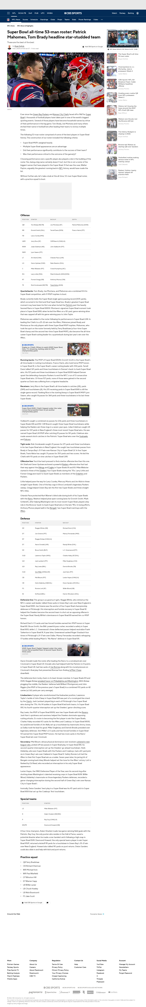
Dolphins (79, 474)
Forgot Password (125, 973)
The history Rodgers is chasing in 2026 (127, 133)
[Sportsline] (50, 992)
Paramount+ (34, 973)
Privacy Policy (57, 967)
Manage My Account (127, 964)
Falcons (27, 439)
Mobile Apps (12, 979)
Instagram (100, 970)
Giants (29, 701)
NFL (61, 168)
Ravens (85, 712)
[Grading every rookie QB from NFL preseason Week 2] (112, 97)
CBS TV (32, 976)
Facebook (100, 973)
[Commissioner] (79, 991)
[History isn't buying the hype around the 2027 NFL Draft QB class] (112, 110)
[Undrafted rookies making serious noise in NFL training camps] (112, 162)
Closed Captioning (59, 974)
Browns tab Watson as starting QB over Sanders (128, 146)
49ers (22, 511)
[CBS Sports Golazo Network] (90, 987)
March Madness (13, 976)
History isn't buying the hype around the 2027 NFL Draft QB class (127, 108)
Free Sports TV (13, 970)
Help (76, 964)
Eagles (51, 467)
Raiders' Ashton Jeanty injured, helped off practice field (127, 172)
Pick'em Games (13, 964)
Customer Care (80, 967)
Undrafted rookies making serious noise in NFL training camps (128, 159)
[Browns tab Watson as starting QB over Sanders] (112, 149)
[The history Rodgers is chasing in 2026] (112, 136)
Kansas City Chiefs (61, 114)
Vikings (41, 467)
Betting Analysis (13, 973)
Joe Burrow (55, 667)
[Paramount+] (64, 992)
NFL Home (11, 26)
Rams (30, 499)
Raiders (65, 464)
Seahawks (83, 436)
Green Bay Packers (41, 114)
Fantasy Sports (13, 967)
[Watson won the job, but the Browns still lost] (112, 123)
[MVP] (90, 991)
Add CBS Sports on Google (94, 47)
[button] (102, 19)
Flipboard (100, 982)
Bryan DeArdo (19, 46)
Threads (100, 979)
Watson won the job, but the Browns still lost (127, 120)
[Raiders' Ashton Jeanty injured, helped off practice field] (112, 174)
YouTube (100, 964)
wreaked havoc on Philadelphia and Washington (58, 681)
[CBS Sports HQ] (69, 987)
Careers (32, 967)
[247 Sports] (35, 992)
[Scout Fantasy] (101, 992)
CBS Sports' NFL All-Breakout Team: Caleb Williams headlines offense (127, 83)
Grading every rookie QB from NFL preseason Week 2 (128, 95)
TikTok (99, 967)
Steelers (42, 470)
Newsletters (123, 967)
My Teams (123, 970)
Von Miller (38, 572)
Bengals (53, 508)
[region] (123, 39)
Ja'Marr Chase (75, 670)
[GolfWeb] (112, 992)
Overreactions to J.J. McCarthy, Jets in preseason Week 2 (126, 69)
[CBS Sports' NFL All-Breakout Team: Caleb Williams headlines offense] (112, 84)
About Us (33, 964)
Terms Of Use (57, 964)
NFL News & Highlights (25, 26)
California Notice (58, 977)
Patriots (69, 305)
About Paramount (36, 970)
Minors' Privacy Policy (60, 970)
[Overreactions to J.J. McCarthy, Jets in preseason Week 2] (112, 71)
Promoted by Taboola (96, 914)
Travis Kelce (54, 285)
